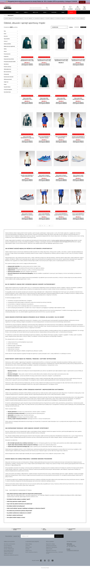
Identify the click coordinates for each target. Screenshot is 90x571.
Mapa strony (29, 550)
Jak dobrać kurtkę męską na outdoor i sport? (18, 499)
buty (72, 240)
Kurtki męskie (8, 18)
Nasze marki (29, 547)
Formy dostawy (8, 545)
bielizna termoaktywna (65, 240)
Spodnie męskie (18, 18)
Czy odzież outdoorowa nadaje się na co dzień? (19, 512)
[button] (59, 27)
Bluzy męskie (28, 18)
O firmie (28, 545)
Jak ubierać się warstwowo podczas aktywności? (19, 510)
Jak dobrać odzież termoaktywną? (16, 506)
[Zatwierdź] (47, 8)
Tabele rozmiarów (8, 553)
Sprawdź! (82, 2)
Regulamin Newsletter (51, 547)
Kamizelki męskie (39, 18)
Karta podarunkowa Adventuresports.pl (9, 551)
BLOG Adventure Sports (31, 552)
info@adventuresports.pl (73, 550)
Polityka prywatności (51, 545)
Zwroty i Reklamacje (9, 548)
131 (49, 225)
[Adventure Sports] (7, 7)
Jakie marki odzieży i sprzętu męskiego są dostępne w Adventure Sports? (26, 508)
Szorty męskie (50, 18)
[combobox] (37, 8)
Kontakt (27, 548)
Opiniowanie (49, 548)
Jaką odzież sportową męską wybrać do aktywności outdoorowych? (24, 493)
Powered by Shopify (45, 567)
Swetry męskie (71, 18)
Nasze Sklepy (29, 544)
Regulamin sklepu (50, 544)
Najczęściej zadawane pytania (11, 555)
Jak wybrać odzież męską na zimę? (16, 517)
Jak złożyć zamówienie (9, 544)
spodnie (57, 240)
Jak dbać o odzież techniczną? (15, 515)
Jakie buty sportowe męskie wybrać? (16, 501)
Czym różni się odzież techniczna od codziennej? (19, 503)
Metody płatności (8, 547)
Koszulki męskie (60, 18)
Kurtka (53, 240)
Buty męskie (80, 18)
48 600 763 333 (71, 545)
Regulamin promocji (51, 550)
